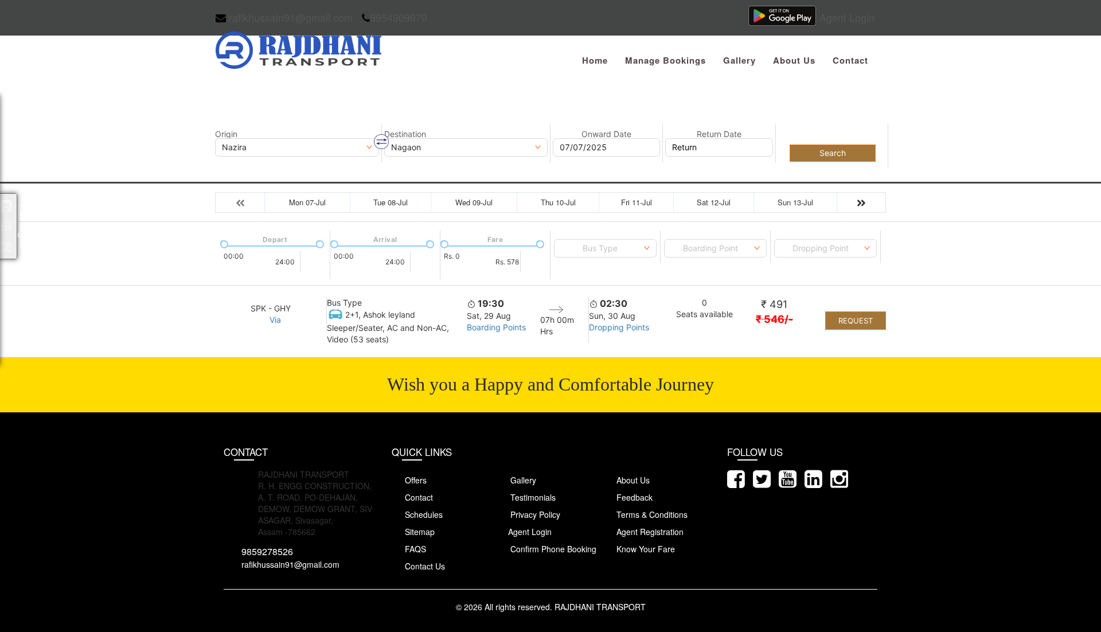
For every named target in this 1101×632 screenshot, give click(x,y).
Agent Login (846, 17)
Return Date (719, 134)
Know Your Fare (644, 549)
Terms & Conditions (651, 514)
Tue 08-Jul (390, 202)
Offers (415, 480)
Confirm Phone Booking (552, 549)
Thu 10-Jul (558, 202)
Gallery (739, 60)
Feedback (633, 497)
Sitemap (419, 531)
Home (595, 60)
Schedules (423, 514)
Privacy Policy (534, 514)
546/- (774, 319)
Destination (405, 134)
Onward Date (606, 134)
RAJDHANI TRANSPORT (600, 607)
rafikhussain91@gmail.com (289, 17)
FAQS (414, 549)
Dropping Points (619, 327)
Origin (226, 134)
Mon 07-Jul (307, 202)
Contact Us (424, 566)
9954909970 (398, 17)
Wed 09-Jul (474, 202)
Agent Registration (649, 531)
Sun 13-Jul (795, 202)
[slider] (223, 243)
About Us (794, 60)
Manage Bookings (665, 60)
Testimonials (532, 497)
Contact (850, 60)
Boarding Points (496, 327)
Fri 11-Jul (636, 202)
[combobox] (605, 248)
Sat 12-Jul (714, 202)
